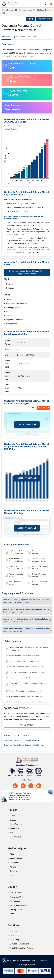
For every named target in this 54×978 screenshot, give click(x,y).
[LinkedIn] (15, 785)
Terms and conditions (19, 905)
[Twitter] (23, 785)
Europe (13, 820)
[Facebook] (30, 785)
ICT (16, 10)
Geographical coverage (12, 126)
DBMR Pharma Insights (20, 944)
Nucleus (10, 10)
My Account (15, 901)
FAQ (12, 914)
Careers (13, 871)
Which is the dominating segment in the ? (27, 630)
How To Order (15, 893)
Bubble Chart (43, 408)
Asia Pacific (15, 828)
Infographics (15, 863)
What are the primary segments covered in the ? (26, 601)
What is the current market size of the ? (26, 610)
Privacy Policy (16, 909)
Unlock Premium (25, 424)
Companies (31, 37)
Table (33, 408)
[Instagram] (38, 785)
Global (12, 816)
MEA (12, 833)
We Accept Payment (27, 965)
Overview (6, 37)
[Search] (47, 3)
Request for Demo (44, 19)
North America (16, 824)
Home (4, 10)
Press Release (16, 858)
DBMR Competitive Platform (21, 948)
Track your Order (17, 897)
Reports (15, 37)
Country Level (15, 837)
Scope (22, 37)
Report (23, 740)
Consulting (14, 940)
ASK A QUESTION (27, 725)
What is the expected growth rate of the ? (27, 620)
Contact (13, 875)
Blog (12, 854)
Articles (13, 867)
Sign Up (30, 19)
